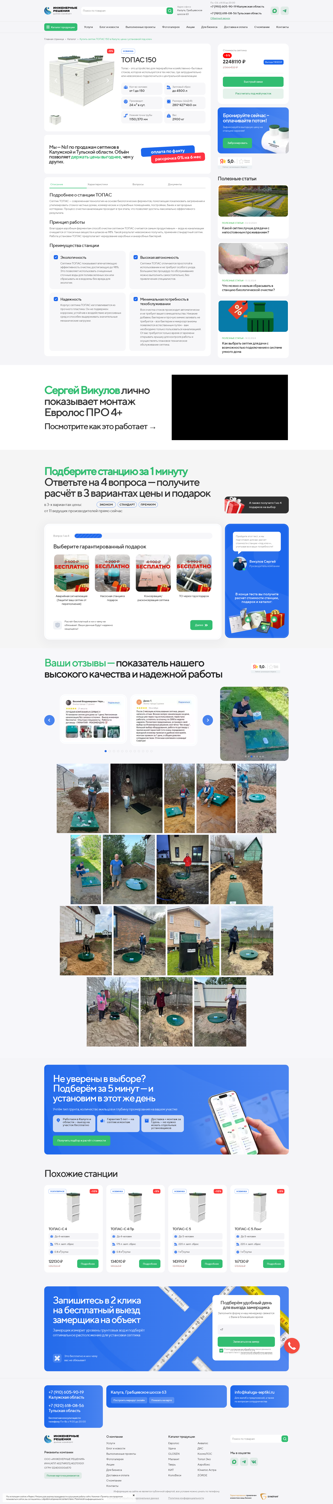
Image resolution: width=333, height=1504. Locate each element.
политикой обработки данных (256, 1352)
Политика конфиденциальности (186, 1498)
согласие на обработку (242, 1349)
